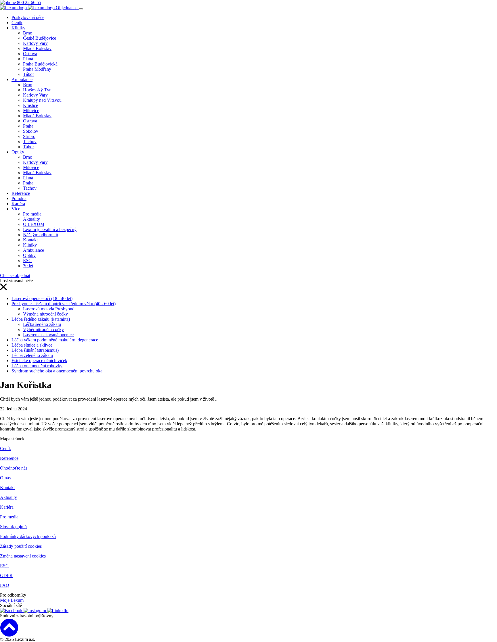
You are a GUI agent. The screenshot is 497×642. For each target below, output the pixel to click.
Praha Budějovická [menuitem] (40, 63)
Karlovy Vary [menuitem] (35, 43)
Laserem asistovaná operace (48, 334)
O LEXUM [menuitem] (33, 224)
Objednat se (67, 7)
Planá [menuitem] (28, 58)
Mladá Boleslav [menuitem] (37, 48)
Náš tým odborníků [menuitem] (40, 234)
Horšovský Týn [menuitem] (37, 89)
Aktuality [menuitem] (31, 219)
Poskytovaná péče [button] (28, 17)
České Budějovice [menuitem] (39, 38)
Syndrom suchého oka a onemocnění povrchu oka (57, 370)
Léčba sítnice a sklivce (32, 345)
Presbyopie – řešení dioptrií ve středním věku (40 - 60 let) (64, 303)
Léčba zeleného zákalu (32, 355)
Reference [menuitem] (21, 193)
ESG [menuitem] (27, 260)
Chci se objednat (15, 275)
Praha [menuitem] (28, 126)
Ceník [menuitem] (17, 22)
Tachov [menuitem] (30, 141)
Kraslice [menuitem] (30, 105)
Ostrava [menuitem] (30, 53)
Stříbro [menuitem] (29, 136)
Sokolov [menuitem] (30, 131)
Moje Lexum (12, 600)
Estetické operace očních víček (39, 360)
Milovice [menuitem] (31, 110)
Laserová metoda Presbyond (48, 308)
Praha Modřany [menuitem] (37, 69)
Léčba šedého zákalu (42, 324)
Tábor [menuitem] (28, 74)
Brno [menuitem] (27, 32)
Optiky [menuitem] (18, 151)
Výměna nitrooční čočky (45, 314)
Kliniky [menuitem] (18, 27)
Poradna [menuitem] (19, 198)
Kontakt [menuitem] (30, 239)
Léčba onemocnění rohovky (37, 365)
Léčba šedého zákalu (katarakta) (41, 319)
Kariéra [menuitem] (18, 203)
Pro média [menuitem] (32, 214)
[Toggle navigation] (81, 9)
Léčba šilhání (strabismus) (35, 350)
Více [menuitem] (16, 208)
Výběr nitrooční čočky (43, 329)
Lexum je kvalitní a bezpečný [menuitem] (50, 229)
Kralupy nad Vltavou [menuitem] (42, 100)
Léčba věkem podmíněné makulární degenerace (55, 339)
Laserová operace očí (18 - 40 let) (42, 298)
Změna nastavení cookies (23, 555)
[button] (3, 288)
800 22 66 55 (28, 2)
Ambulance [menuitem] (22, 79)
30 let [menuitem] (28, 265)
